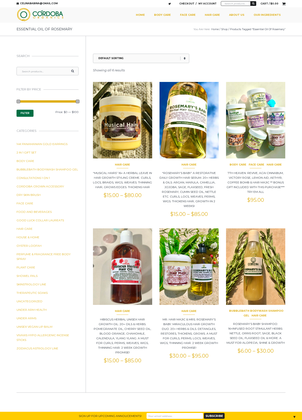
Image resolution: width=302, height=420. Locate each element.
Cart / (269, 3)
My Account (207, 3)
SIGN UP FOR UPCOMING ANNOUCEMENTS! (110, 416)
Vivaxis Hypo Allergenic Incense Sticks (43, 337)
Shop (224, 29)
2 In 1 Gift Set (26, 152)
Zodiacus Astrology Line (37, 348)
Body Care (162, 14)
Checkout (186, 3)
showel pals (27, 276)
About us (236, 14)
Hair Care (212, 14)
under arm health (32, 309)
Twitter (170, 4)
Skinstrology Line (31, 284)
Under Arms (26, 318)
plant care (26, 267)
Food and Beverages (34, 212)
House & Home (28, 237)
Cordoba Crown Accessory (40, 186)
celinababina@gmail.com (39, 3)
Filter (25, 113)
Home (140, 14)
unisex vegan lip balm (34, 326)
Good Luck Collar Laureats (40, 220)
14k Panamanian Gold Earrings (42, 144)
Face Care (188, 14)
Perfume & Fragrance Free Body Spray (44, 256)
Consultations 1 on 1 (33, 178)
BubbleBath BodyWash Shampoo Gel (47, 169)
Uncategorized (29, 301)
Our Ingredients (267, 14)
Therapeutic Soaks (32, 293)
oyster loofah (29, 245)
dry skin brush (29, 195)
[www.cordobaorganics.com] (41, 15)
